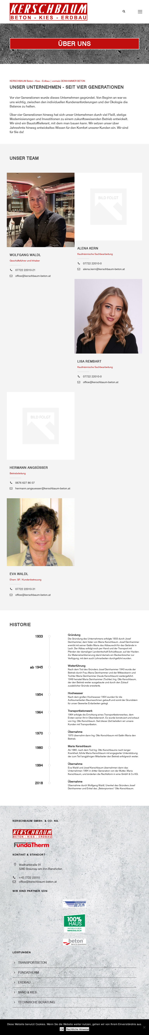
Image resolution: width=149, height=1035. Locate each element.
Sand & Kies (27, 992)
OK (62, 1029)
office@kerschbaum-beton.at (38, 881)
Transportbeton (32, 962)
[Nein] (144, 1027)
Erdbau (24, 982)
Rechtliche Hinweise (77, 1029)
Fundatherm (28, 972)
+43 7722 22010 (29, 877)
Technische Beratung (36, 1002)
